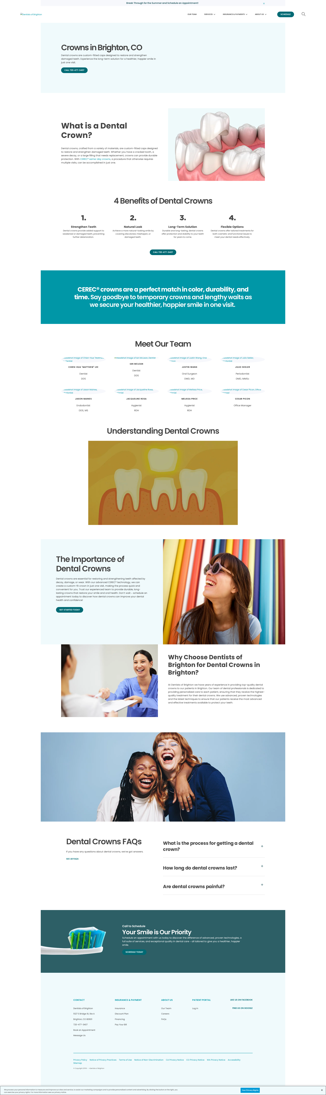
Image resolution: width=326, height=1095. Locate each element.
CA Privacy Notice (175, 1060)
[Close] (322, 1090)
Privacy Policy (80, 1060)
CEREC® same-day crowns (95, 159)
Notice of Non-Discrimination (148, 1060)
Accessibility (234, 1060)
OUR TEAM (192, 14)
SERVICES (208, 14)
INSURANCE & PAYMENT (128, 1000)
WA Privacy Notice (216, 1060)
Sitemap (77, 1063)
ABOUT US (259, 14)
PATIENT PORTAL (201, 1000)
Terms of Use (125, 1060)
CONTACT (79, 1000)
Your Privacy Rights (250, 1090)
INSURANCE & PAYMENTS (234, 14)
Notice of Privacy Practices (103, 1060)
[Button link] (304, 14)
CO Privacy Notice (195, 1060)
